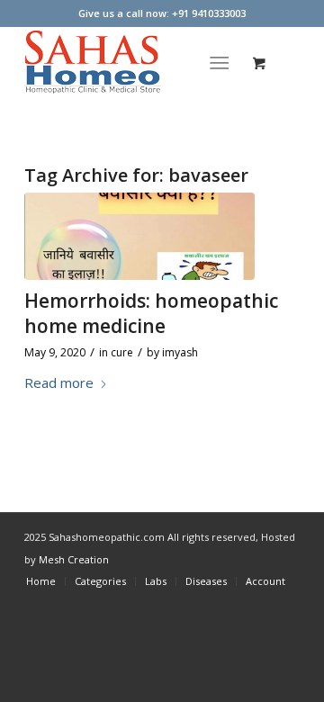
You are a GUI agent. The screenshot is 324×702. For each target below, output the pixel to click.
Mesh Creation (74, 559)
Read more (59, 383)
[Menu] (220, 62)
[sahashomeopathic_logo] (134, 62)
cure (122, 352)
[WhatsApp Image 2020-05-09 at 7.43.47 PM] (139, 236)
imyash (180, 352)
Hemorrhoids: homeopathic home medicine (151, 313)
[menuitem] (224, 62)
